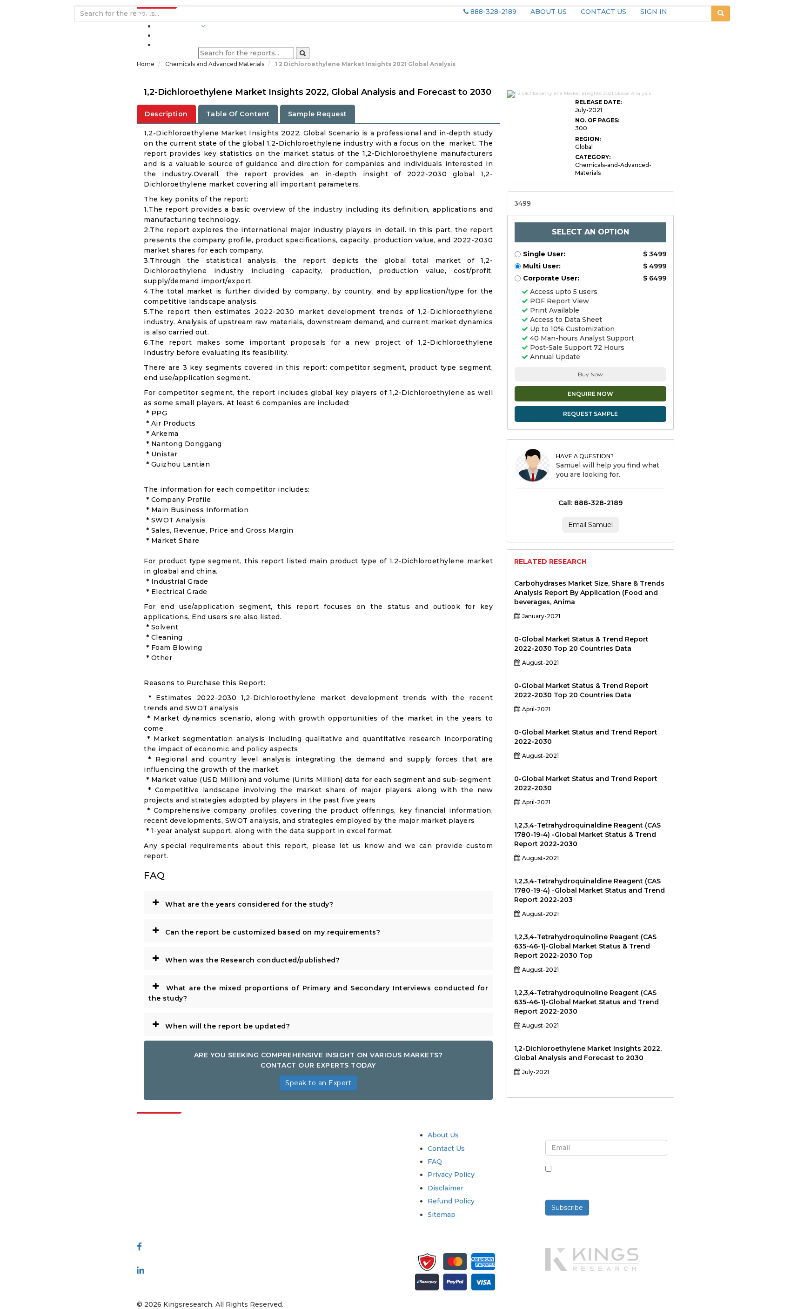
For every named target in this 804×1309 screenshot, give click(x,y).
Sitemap (442, 1214)
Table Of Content (238, 114)
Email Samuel (590, 525)
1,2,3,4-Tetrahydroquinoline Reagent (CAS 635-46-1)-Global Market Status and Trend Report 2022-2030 (586, 1001)
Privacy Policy (451, 1174)
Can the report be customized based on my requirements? (266, 930)
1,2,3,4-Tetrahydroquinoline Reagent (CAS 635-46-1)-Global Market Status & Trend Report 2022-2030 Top (585, 946)
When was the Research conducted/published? (246, 958)
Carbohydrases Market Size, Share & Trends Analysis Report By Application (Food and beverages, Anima (589, 592)
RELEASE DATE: (598, 102)
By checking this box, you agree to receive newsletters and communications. (609, 1178)
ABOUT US (548, 11)
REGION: (588, 138)
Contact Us (446, 1148)
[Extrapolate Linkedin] (140, 1270)
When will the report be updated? (221, 1024)
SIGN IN (653, 11)
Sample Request (317, 114)
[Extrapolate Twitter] (198, 1258)
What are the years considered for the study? (242, 902)
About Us (443, 1135)
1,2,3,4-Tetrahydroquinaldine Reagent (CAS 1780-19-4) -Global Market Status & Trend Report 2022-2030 (587, 834)
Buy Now (590, 374)
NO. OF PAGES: (597, 120)
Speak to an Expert (318, 1083)
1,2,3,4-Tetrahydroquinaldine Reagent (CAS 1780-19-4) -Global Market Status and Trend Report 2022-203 (589, 890)
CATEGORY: (592, 157)
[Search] (302, 53)
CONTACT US (603, 11)
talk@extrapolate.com (174, 1200)
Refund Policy (451, 1201)
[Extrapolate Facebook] (139, 1246)
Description (166, 114)
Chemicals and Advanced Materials (215, 63)
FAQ (435, 1161)
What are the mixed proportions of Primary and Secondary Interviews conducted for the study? (318, 990)
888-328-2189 (492, 11)
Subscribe (567, 1207)
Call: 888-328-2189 (590, 503)
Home (145, 63)
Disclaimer (445, 1188)
